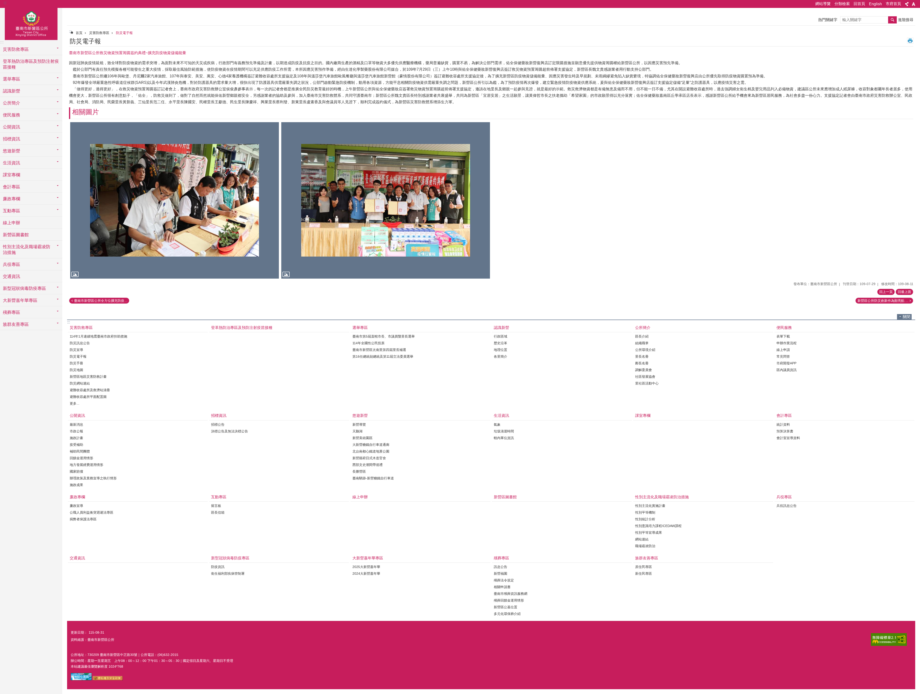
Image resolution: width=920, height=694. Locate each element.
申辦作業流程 (786, 343)
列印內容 (910, 41)
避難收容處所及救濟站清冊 (90, 390)
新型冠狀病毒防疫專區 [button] (24, 288)
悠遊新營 (360, 415)
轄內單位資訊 (504, 438)
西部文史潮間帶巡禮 (367, 465)
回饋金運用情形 (81, 458)
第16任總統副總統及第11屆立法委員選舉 (382, 356)
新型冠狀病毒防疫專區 (230, 558)
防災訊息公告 (80, 343)
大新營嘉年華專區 (367, 558)
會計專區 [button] (11, 186)
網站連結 (642, 539)
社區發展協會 (645, 377)
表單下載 (783, 336)
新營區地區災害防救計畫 (88, 377)
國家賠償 (76, 471)
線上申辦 (11, 222)
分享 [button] (907, 4)
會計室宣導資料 (788, 438)
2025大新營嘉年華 (366, 567)
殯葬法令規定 (504, 580)
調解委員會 (643, 370)
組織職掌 (642, 343)
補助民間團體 (80, 451)
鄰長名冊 (642, 363)
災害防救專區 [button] (16, 49)
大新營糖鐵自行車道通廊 (370, 445)
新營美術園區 (362, 438)
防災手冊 (76, 363)
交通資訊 (11, 276)
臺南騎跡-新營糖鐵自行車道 (373, 478)
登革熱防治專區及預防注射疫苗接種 (31, 64)
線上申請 (783, 350)
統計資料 (783, 424)
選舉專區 (360, 328)
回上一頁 (886, 292)
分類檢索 (842, 4)
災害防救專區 (99, 33)
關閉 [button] (906, 317)
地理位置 (500, 350)
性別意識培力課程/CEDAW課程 (658, 526)
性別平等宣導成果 (648, 532)
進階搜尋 (905, 20)
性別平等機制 (645, 512)
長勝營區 (359, 471)
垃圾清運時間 (504, 431)
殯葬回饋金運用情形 (509, 600)
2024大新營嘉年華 (366, 573)
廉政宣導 (76, 506)
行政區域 (500, 336)
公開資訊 (77, 415)
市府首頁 (893, 4)
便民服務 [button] (11, 115)
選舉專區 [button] (11, 79)
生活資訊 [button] (11, 163)
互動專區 (218, 497)
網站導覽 (823, 4)
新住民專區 (643, 573)
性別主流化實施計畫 (650, 506)
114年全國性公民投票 (368, 343)
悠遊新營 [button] (11, 151)
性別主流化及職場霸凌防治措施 (662, 497)
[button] (174, 200)
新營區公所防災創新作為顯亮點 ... (882, 301)
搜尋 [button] (892, 19)
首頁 (79, 33)
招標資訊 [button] (11, 139)
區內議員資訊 (786, 370)
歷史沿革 (500, 343)
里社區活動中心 (647, 383)
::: (5, 3)
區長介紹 (642, 336)
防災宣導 (76, 350)
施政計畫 (76, 438)
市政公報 (76, 431)
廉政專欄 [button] (11, 198)
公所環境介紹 (645, 350)
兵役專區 (784, 497)
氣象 (497, 424)
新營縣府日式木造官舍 (369, 458)
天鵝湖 (357, 431)
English (875, 4)
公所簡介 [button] (11, 103)
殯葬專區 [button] (11, 312)
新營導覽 (359, 424)
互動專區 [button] (11, 210)
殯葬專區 (501, 558)
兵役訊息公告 (786, 506)
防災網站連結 (80, 383)
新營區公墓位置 (505, 607)
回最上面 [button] (904, 292)
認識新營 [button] (11, 91)
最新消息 (76, 424)
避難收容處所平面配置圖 (88, 397)
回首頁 (859, 4)
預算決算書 (784, 431)
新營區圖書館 (16, 234)
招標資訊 (218, 415)
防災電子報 (124, 33)
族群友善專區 (646, 558)
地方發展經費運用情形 (86, 465)
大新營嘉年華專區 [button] (20, 300)
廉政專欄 (77, 497)
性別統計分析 (645, 519)
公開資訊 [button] (11, 127)
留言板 (216, 506)
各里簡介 (500, 356)
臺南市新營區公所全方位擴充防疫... (100, 301)
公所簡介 (642, 328)
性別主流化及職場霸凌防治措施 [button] (26, 249)
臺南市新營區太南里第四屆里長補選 (379, 350)
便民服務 (784, 328)
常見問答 (783, 356)
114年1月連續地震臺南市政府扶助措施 (98, 336)
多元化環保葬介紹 (507, 614)
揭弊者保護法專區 (83, 519)
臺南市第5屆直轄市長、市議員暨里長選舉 (383, 336)
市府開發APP (786, 363)
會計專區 (784, 415)
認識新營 (501, 328)
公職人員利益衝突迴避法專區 (91, 512)
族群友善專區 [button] (16, 324)
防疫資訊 (217, 567)
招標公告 (217, 424)
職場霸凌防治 (645, 546)
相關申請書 (502, 587)
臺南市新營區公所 (31, 23)
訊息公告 (500, 567)
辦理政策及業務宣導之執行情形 (93, 478)
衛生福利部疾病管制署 (228, 573)
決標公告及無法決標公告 (229, 431)
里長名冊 (642, 356)
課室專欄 (11, 174)
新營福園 (500, 573)
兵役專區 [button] (11, 264)
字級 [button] (913, 4)
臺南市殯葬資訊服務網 (510, 594)
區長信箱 (217, 512)
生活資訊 (501, 415)
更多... (74, 403)
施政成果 (76, 485)
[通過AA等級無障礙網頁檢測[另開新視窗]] (889, 639)
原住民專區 (643, 567)
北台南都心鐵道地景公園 (370, 451)
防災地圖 (76, 370)
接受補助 (76, 445)
